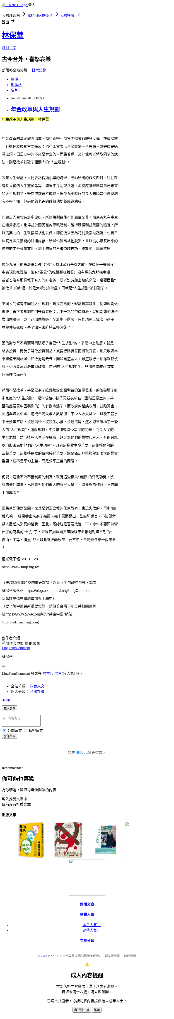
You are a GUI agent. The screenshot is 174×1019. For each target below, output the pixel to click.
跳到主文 (9, 48)
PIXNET (53, 955)
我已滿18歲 (81, 1010)
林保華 (13, 35)
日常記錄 (39, 70)
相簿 (14, 79)
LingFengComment (16, 648)
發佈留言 (9, 736)
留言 (58, 673)
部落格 (16, 85)
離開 (97, 1010)
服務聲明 (130, 955)
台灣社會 (37, 692)
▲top (6, 699)
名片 (14, 90)
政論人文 (37, 686)
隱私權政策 (112, 955)
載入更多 (9, 708)
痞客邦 (48, 673)
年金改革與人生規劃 (35, 109)
